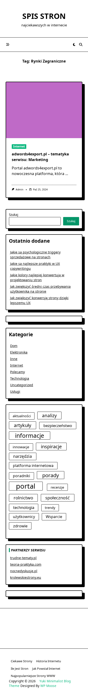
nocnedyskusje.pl (23, 571)
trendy (50, 507)
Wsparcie (54, 516)
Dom (13, 345)
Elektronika (18, 352)
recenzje (57, 487)
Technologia (19, 378)
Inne (13, 359)
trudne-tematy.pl (23, 558)
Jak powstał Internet (46, 668)
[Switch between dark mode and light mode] (74, 44)
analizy (49, 415)
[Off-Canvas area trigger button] (8, 44)
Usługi (15, 391)
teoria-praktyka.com (25, 564)
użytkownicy (24, 516)
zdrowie (20, 526)
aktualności (22, 415)
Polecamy (17, 372)
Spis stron (44, 16)
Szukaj (13, 214)
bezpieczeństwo (57, 425)
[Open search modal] (80, 44)
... (66, 173)
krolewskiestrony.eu (25, 577)
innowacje (21, 447)
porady (50, 475)
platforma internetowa (33, 465)
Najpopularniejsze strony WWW (33, 676)
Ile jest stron (19, 668)
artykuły (22, 425)
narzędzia (22, 456)
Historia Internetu (48, 661)
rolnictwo (23, 498)
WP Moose (48, 685)
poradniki (21, 475)
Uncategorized (21, 385)
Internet (19, 146)
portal (25, 486)
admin (19, 189)
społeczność (57, 498)
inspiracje (51, 446)
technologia (23, 507)
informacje (29, 435)
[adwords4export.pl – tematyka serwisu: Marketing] (44, 110)
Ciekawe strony (21, 661)
